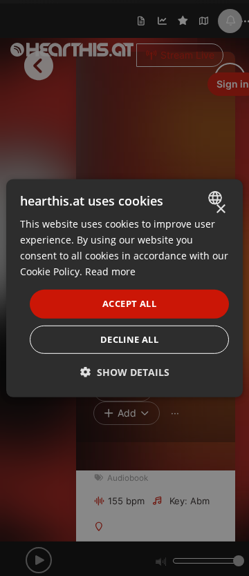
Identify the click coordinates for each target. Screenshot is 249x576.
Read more (110, 271)
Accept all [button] (129, 303)
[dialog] (124, 288)
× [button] (220, 208)
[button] (124, 372)
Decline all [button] (129, 339)
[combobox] (216, 197)
